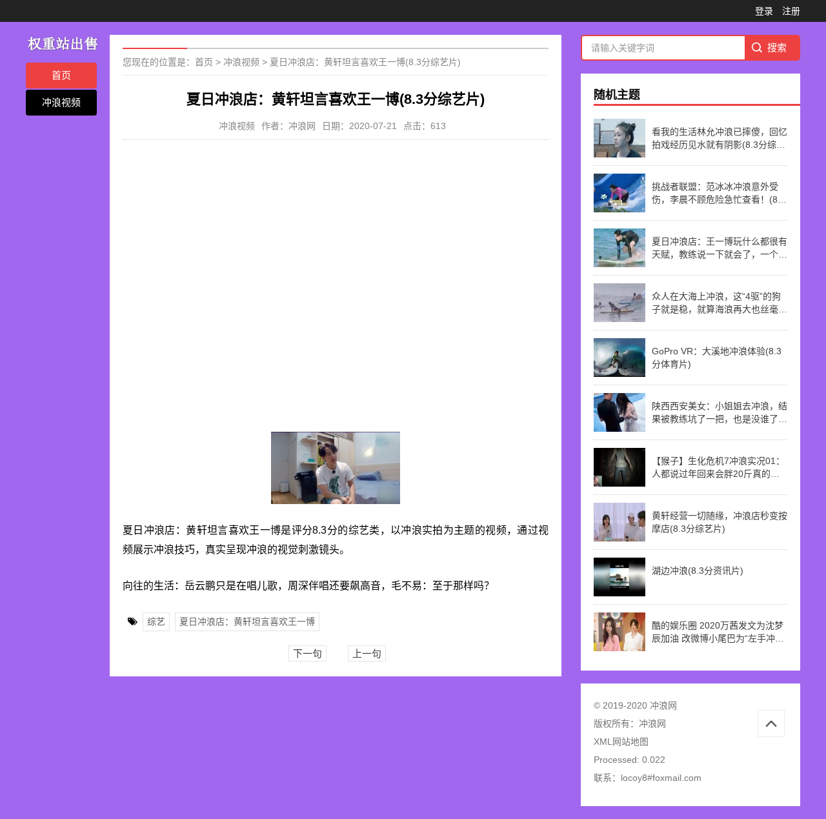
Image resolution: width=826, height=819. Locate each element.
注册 (791, 11)
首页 (61, 75)
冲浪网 (652, 723)
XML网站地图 (621, 741)
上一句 (366, 653)
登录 (764, 11)
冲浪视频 (61, 102)
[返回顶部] (771, 723)
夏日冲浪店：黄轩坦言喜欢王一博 (247, 621)
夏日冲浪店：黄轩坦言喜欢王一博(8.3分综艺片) (365, 62)
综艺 (156, 621)
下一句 (307, 653)
